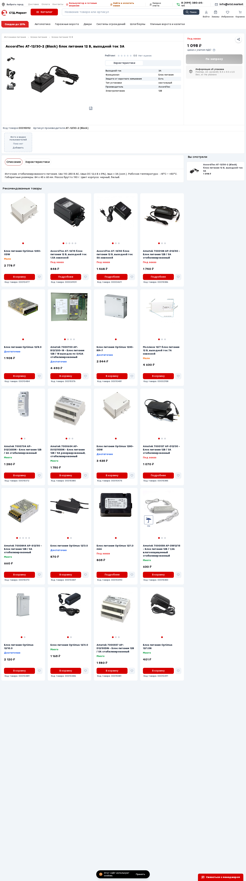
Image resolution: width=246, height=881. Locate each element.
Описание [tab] (13, 161)
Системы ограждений (110, 24)
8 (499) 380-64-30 (192, 4)
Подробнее (65, 276)
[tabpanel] (143, 81)
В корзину (19, 276)
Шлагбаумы (137, 24)
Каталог (47, 12)
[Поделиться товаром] (238, 39)
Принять (140, 874)
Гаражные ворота (67, 24)
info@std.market (231, 4)
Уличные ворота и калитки (167, 24)
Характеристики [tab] (37, 161)
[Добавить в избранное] (39, 277)
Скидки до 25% (15, 24)
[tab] (124, 63)
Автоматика (42, 24)
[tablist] (143, 63)
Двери (88, 24)
